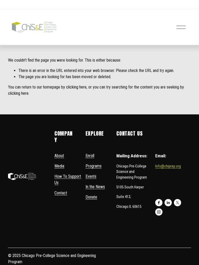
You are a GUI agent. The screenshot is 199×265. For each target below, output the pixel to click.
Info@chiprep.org (168, 166)
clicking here (76, 87)
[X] (177, 202)
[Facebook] (158, 202)
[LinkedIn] (168, 202)
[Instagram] (158, 212)
